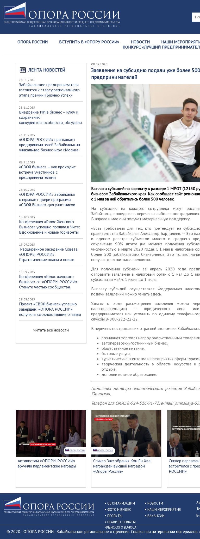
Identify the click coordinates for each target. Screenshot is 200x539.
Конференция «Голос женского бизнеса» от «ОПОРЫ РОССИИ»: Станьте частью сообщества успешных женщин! (48, 284)
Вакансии (156, 516)
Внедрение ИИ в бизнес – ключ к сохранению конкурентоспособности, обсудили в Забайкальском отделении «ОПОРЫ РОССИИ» (50, 122)
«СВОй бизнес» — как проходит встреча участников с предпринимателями (47, 172)
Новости (140, 41)
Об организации (121, 503)
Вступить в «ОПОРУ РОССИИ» (89, 41)
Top (187, 526)
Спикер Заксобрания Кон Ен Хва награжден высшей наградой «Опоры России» (122, 466)
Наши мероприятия (164, 509)
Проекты (114, 516)
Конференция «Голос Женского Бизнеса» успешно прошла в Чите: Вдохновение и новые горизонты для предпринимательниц (49, 229)
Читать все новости (51, 330)
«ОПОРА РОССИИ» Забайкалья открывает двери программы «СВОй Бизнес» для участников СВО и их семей (47, 202)
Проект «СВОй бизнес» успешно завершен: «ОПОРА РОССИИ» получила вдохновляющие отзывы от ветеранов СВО (50, 311)
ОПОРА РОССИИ (32, 41)
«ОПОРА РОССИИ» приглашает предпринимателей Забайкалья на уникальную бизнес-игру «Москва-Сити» (49, 147)
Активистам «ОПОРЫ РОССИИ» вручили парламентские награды (47, 463)
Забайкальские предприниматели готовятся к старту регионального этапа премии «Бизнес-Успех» (49, 90)
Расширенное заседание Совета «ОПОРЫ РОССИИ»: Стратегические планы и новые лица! (48, 256)
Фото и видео (119, 509)
